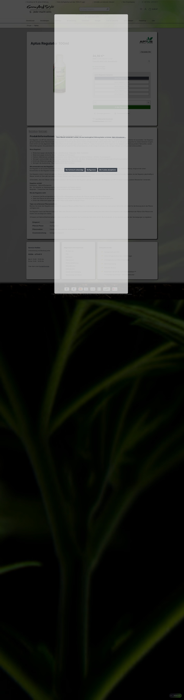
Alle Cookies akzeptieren (107, 170)
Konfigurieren (91, 170)
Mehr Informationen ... (119, 137)
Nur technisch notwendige (74, 170)
